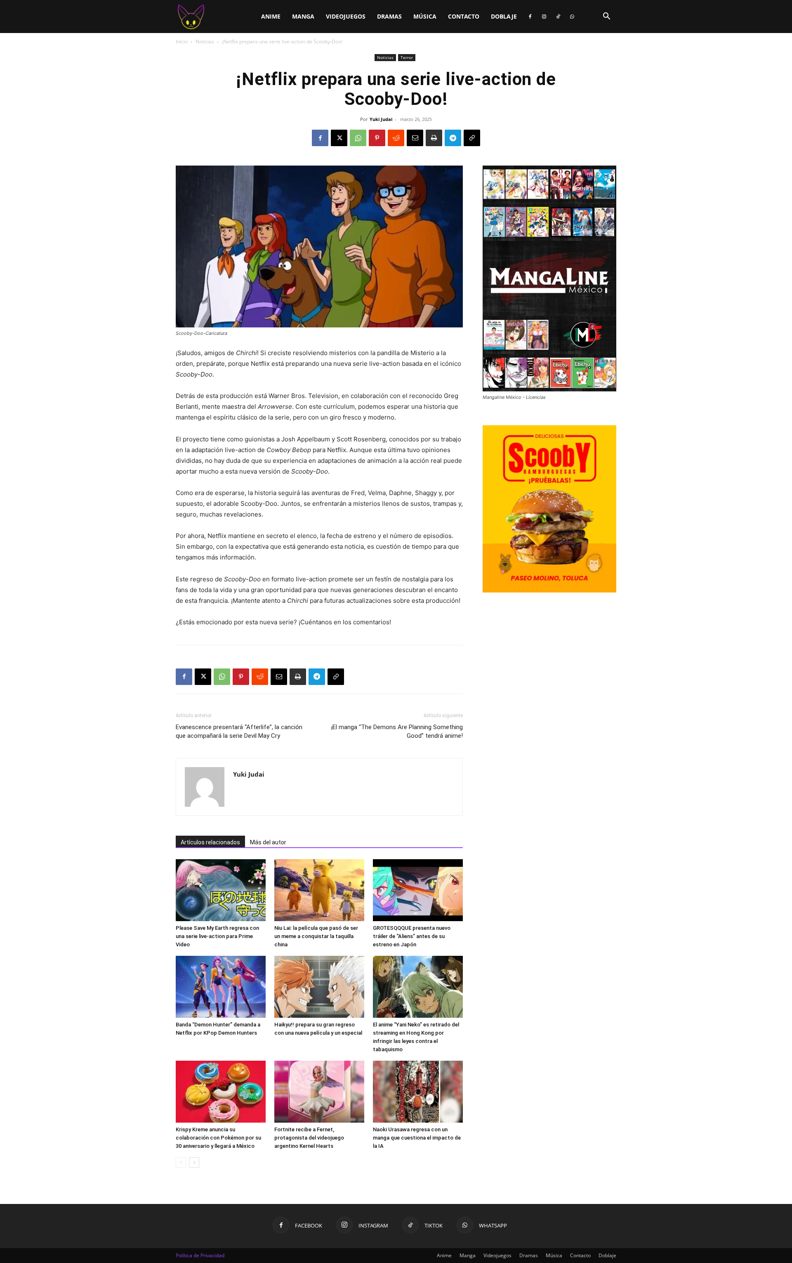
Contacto (463, 16)
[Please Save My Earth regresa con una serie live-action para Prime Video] (221, 890)
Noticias (205, 41)
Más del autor (268, 842)
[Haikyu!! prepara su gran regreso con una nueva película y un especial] (319, 987)
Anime (270, 16)
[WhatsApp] (572, 16)
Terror (407, 57)
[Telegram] (453, 138)
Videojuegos (345, 16)
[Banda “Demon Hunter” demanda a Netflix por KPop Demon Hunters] (221, 987)
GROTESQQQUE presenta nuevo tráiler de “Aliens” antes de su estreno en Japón (411, 936)
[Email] (415, 138)
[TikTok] (558, 16)
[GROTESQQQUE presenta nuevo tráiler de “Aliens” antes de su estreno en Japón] (418, 890)
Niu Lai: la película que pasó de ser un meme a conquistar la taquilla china (316, 936)
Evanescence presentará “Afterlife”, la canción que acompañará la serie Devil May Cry (239, 731)
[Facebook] (530, 16)
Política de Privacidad (200, 1255)
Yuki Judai (381, 119)
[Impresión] (434, 138)
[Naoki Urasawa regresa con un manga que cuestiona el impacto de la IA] (418, 1092)
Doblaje (504, 16)
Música (424, 16)
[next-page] (194, 1162)
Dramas (389, 16)
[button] (606, 17)
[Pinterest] (377, 138)
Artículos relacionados (210, 842)
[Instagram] (544, 16)
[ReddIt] (396, 138)
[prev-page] (181, 1162)
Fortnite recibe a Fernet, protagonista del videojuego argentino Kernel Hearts (309, 1137)
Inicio (182, 41)
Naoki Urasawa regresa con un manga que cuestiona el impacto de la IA (417, 1137)
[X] (339, 138)
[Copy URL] (472, 138)
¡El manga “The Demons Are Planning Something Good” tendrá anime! (397, 731)
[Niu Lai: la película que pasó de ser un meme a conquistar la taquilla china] (319, 890)
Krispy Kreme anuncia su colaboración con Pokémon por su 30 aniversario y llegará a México (218, 1137)
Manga (303, 16)
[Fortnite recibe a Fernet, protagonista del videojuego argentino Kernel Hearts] (319, 1092)
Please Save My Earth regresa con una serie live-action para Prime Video (217, 936)
